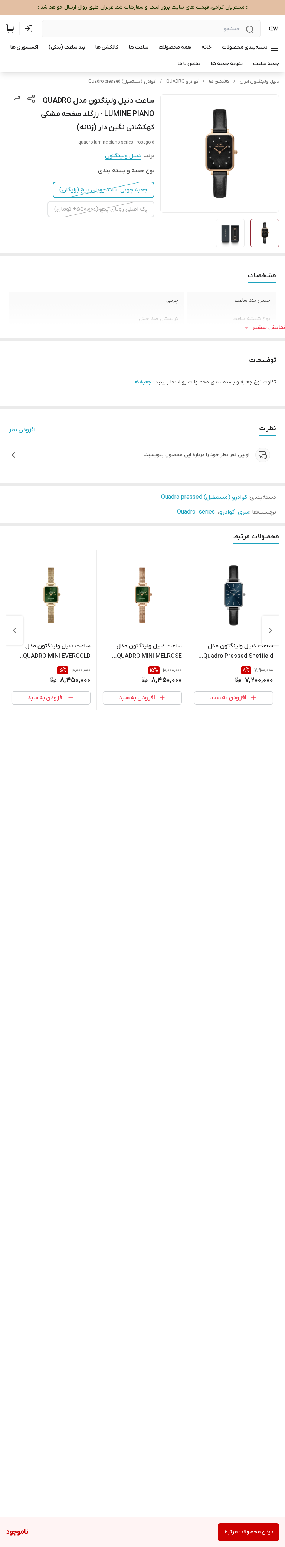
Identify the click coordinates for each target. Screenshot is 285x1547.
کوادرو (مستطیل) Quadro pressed (121, 82)
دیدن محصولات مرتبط (248, 1532)
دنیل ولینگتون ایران (259, 82)
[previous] (270, 630)
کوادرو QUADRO (182, 82)
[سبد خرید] (10, 28)
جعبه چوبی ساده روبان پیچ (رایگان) (103, 190)
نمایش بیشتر (268, 327)
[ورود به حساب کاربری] (30, 28)
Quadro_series (196, 512)
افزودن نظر (22, 429)
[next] (14, 630)
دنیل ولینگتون (123, 155)
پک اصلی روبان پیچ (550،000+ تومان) (101, 209)
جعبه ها (142, 382)
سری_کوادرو (234, 512)
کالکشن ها (219, 82)
